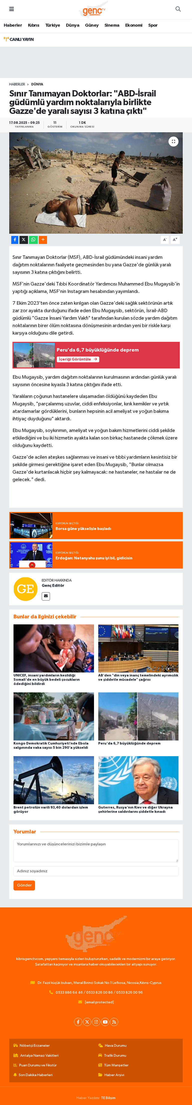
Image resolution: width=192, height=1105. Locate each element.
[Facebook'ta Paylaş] (14, 240)
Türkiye (52, 25)
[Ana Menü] (11, 9)
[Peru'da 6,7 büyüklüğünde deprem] (138, 716)
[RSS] (114, 1022)
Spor (153, 25)
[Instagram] (96, 1022)
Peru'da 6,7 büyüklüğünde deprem (129, 743)
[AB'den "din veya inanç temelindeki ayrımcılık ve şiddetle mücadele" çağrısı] (138, 648)
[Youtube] (105, 1022)
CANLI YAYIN (21, 39)
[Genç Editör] (26, 589)
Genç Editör (53, 586)
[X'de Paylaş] (24, 240)
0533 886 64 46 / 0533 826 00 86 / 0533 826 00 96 (99, 992)
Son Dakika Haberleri (35, 1075)
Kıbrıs (33, 25)
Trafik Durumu (115, 1055)
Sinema (111, 25)
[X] (87, 1022)
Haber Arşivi (114, 1075)
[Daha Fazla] (43, 240)
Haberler (13, 25)
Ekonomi (133, 25)
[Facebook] (78, 1022)
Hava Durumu (115, 1045)
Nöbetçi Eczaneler (35, 1045)
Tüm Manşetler (116, 1065)
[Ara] (178, 9)
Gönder (24, 885)
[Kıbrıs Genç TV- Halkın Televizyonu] (94, 9)
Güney (91, 25)
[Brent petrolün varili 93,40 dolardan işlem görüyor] (54, 780)
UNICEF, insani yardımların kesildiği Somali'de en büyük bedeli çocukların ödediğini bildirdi (47, 680)
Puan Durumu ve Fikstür (38, 1065)
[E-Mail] (46, 596)
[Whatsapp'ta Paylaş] (33, 240)
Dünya (72, 25)
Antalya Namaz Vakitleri (39, 1055)
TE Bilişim (108, 1098)
